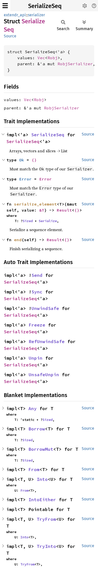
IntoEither (42, 499)
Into (42, 479)
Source (10, 36)
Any (32, 408)
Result (64, 210)
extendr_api (15, 15)
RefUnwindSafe (47, 341)
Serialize (48, 221)
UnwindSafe (45, 308)
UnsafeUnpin (44, 374)
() (34, 159)
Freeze (37, 325)
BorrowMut (40, 449)
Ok (21, 159)
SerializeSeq (45, 6)
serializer (36, 15)
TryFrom (46, 519)
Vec (41, 57)
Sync (36, 292)
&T (41, 210)
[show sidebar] (5, 5)
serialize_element (35, 204)
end (18, 239)
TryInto (46, 546)
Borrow (36, 429)
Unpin (35, 358)
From (33, 469)
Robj (52, 57)
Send (36, 275)
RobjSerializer (75, 63)
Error (25, 178)
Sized (28, 221)
